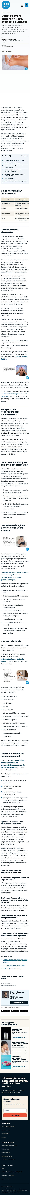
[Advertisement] (15, 88)
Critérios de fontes (7, 1156)
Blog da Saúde (7, 5)
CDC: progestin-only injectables (14, 965)
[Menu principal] (22, 4)
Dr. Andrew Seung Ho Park (18, 1047)
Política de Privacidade (8, 1175)
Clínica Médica (6, 12)
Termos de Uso (6, 1178)
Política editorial (6, 1149)
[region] (15, 209)
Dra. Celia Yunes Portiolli (17, 993)
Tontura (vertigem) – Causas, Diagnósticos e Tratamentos (20, 1043)
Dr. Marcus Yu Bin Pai (16, 1061)
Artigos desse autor (19, 1002)
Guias (3, 1168)
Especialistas (5, 1133)
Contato (4, 1137)
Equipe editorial (6, 1130)
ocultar (24, 156)
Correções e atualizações (8, 1159)
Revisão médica (6, 1152)
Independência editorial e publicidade (12, 1171)
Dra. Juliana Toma (16, 1032)
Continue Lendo (18, 1037)
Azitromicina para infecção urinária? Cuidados (19, 1058)
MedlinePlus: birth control (12, 969)
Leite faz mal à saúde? (17, 1029)
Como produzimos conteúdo (9, 1145)
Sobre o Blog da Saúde (8, 1126)
